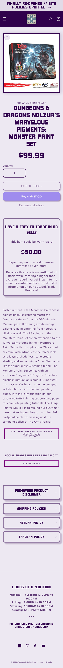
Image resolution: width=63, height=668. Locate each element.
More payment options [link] (31, 205)
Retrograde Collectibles (27, 662)
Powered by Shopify (44, 662)
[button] (4, 19)
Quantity (8, 166)
